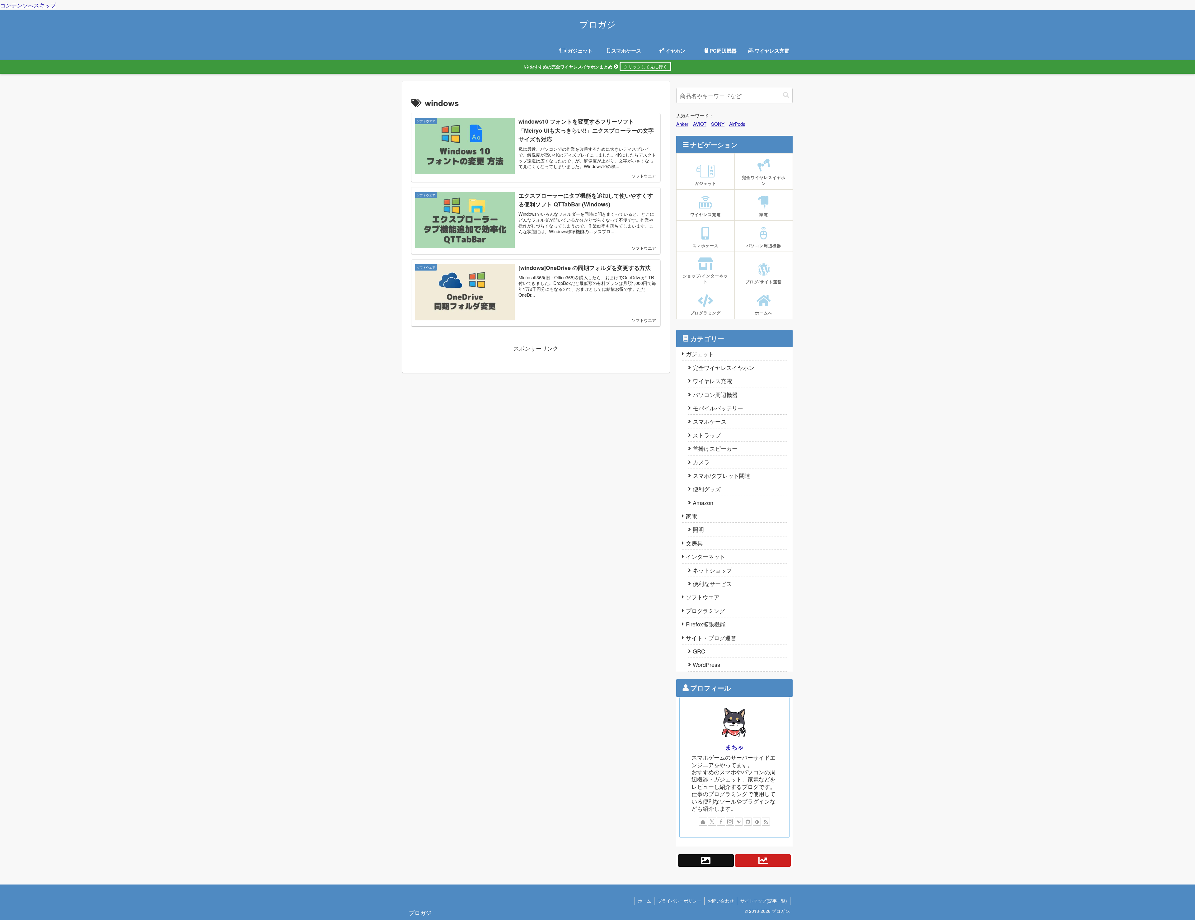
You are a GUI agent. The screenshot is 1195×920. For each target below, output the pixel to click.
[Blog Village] (706, 860)
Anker (682, 123)
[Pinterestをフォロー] (739, 822)
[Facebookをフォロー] (721, 822)
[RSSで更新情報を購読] (766, 822)
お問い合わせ (721, 901)
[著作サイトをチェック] (703, 822)
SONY (717, 123)
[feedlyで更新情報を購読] (757, 822)
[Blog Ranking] (763, 860)
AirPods (737, 123)
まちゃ (734, 747)
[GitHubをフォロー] (748, 822)
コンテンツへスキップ (28, 5)
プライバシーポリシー (679, 901)
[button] (786, 95)
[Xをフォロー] (712, 822)
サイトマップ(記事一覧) (763, 901)
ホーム (644, 901)
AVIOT (699, 123)
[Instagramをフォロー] (730, 822)
